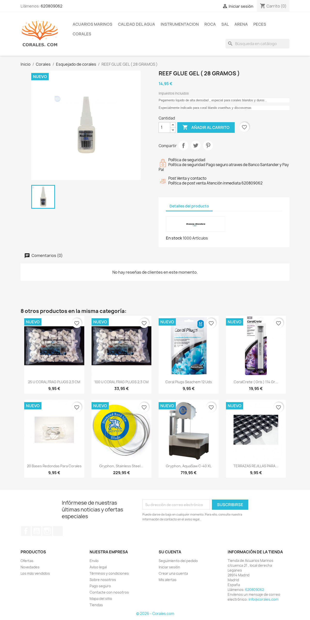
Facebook (26, 531)
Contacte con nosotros (109, 592)
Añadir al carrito (206, 127)
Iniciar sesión (169, 567)
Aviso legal (98, 567)
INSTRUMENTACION (180, 24)
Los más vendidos (35, 573)
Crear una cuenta (173, 573)
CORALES (82, 34)
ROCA (210, 24)
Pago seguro (100, 586)
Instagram (47, 531)
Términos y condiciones (109, 573)
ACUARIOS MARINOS (92, 24)
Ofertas (27, 560)
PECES (259, 24)
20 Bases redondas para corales (54, 466)
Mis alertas (168, 579)
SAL (225, 24)
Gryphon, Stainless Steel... (121, 466)
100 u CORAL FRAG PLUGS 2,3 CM (121, 382)
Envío (94, 560)
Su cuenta (170, 552)
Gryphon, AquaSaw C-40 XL (188, 466)
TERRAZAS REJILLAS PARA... (255, 466)
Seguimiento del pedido (178, 560)
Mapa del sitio (101, 598)
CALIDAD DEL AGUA (136, 24)
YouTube (36, 531)
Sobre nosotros (103, 579)
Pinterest (208, 145)
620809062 (51, 6)
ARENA (241, 24)
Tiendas (96, 605)
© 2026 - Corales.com (155, 613)
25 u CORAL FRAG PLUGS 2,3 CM (54, 382)
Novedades (30, 567)
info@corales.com (263, 599)
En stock (174, 238)
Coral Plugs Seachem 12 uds (188, 382)
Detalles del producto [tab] (189, 206)
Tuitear (196, 145)
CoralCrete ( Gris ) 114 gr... (256, 382)
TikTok (58, 531)
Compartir (183, 145)
